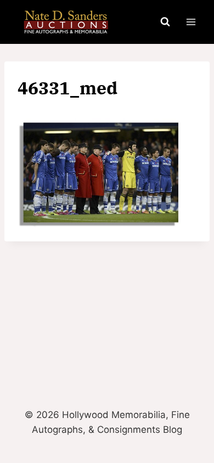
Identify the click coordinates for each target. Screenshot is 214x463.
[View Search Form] (165, 22)
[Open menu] (191, 21)
